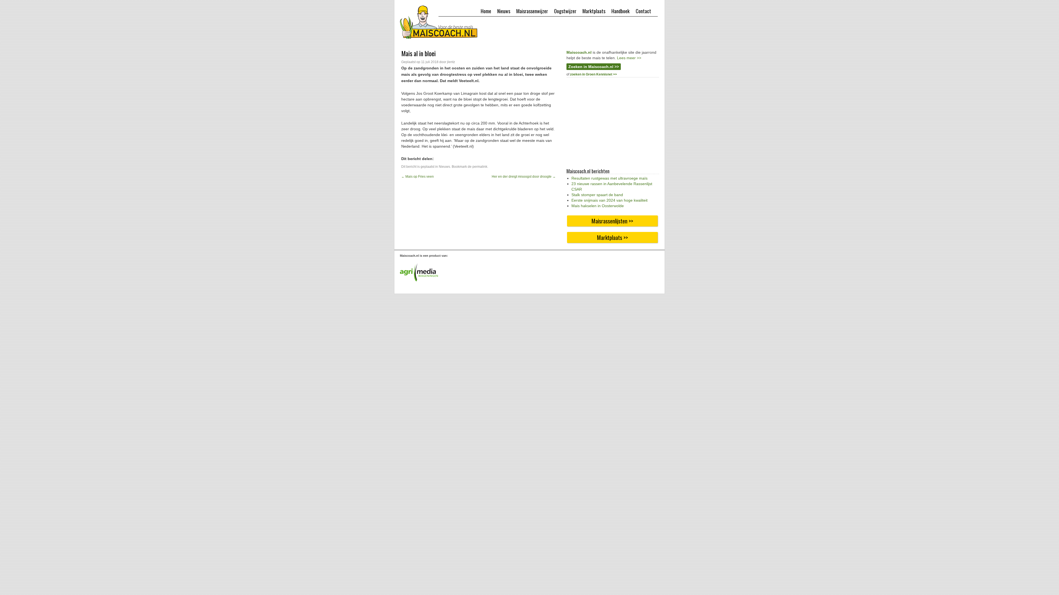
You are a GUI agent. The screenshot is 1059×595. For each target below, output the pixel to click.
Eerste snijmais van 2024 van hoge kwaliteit (609, 200)
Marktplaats (593, 11)
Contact (643, 11)
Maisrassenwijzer (532, 11)
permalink (479, 167)
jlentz (451, 62)
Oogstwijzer (565, 11)
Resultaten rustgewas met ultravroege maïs (609, 178)
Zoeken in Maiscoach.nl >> (593, 66)
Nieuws (503, 11)
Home (486, 11)
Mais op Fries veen (417, 176)
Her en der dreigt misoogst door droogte (524, 176)
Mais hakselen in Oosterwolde (597, 206)
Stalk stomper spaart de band (597, 195)
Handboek (620, 11)
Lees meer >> (629, 58)
